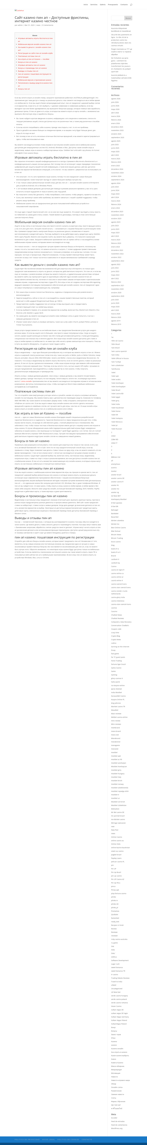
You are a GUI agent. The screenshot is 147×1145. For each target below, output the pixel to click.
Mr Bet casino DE (117, 812)
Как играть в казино (119, 1052)
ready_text (115, 922)
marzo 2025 (115, 159)
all (112, 461)
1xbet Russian (116, 429)
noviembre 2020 (117, 289)
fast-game (115, 654)
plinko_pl (114, 907)
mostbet (114, 752)
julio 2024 (115, 187)
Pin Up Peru (115, 883)
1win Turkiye (116, 362)
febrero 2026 (116, 120)
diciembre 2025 (117, 127)
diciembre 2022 (117, 250)
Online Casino (116, 837)
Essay (113, 650)
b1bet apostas (116, 503)
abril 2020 (115, 310)
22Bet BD (114, 439)
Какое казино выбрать (120, 1055)
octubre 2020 (116, 292)
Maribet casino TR (118, 706)
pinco (113, 886)
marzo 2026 (115, 116)
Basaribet (115, 517)
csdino (113, 643)
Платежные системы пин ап (29, 56)
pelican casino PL (117, 862)
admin (20, 25)
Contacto (124, 5)
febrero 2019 (116, 324)
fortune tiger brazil (118, 664)
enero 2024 (115, 208)
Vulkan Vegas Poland (119, 1020)
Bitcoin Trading (117, 538)
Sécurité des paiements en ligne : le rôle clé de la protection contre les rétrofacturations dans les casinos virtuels (121, 40)
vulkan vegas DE (117, 1010)
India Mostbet (116, 692)
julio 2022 (115, 268)
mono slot (115, 735)
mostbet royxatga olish (120, 791)
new (112, 826)
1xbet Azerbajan (117, 383)
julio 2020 (115, 300)
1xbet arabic (116, 379)
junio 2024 (115, 190)
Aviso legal (48, 1139)
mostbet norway (117, 784)
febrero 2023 (116, 243)
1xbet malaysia (117, 418)
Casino (113, 566)
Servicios (93, 5)
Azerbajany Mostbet (119, 499)
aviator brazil (116, 475)
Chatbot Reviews (117, 618)
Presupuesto (113, 5)
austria (114, 467)
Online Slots (115, 844)
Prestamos (115, 911)
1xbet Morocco (116, 422)
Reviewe (114, 932)
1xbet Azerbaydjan (118, 386)
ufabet (113, 985)
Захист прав (116, 1034)
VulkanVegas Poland (119, 1024)
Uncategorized (116, 988)
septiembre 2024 (117, 180)
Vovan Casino (116, 1006)
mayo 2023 (115, 232)
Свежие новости (117, 1094)
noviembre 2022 (117, 254)
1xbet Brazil (115, 390)
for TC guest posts (118, 657)
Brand (113, 556)
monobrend (115, 742)
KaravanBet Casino (118, 696)
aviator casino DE (117, 478)
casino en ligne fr (117, 570)
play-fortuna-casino (118, 893)
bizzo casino (116, 542)
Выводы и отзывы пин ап (28, 71)
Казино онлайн (117, 1048)
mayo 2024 (115, 194)
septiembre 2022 (117, 261)
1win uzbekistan (117, 365)
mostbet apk (116, 756)
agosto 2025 (115, 141)
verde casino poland (119, 999)
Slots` (113, 953)
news (38, 25)
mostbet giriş (116, 770)
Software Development (120, 960)
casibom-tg (115, 563)
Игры (113, 1038)
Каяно (113, 1059)
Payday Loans (116, 858)
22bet (113, 436)
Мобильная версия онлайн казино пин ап (34, 44)
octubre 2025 (116, 134)
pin (112, 865)
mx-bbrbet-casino (118, 819)
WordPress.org (116, 1128)
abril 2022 (115, 278)
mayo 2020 (115, 307)
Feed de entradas (118, 1121)
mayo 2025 (115, 151)
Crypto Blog (115, 636)
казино (114, 1045)
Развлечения (116, 1091)
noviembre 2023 (117, 215)
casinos (114, 608)
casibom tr (115, 559)
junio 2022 (115, 271)
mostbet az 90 (116, 759)
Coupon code (116, 629)
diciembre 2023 (117, 211)
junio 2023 (115, 229)
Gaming (114, 675)
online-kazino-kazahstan (120, 847)
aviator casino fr (117, 482)
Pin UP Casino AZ (117, 879)
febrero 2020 (116, 317)
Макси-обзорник (117, 1066)
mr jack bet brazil (118, 816)
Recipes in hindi (117, 925)
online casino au (117, 840)
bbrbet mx (115, 524)
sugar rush (115, 964)
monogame (115, 745)
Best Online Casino (118, 527)
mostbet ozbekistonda (119, 788)
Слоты (113, 1098)
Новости (114, 1077)
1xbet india (115, 404)
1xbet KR (114, 415)
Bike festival (115, 531)
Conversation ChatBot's (120, 625)
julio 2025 (115, 144)
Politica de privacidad (27, 1139)
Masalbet (114, 710)
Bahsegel (114, 510)
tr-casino (114, 974)
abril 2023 (115, 236)
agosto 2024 (115, 183)
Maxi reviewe (116, 714)
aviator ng (115, 492)
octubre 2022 (116, 257)
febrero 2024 (116, 204)
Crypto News (116, 639)
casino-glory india (118, 597)
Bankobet (114, 513)
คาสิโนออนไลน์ (116, 1108)
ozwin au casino (117, 851)
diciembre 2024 (117, 169)
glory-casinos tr (117, 678)
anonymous (115, 464)
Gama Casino (116, 668)
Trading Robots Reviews (120, 978)
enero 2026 (115, 123)
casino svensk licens (119, 584)
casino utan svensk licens (121, 587)
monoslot (114, 749)
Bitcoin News (116, 534)
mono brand (116, 731)
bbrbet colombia (117, 520)
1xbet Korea (115, 411)
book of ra (115, 549)
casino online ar (117, 577)
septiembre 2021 (117, 285)
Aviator (114, 471)
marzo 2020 (115, 314)
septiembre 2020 (117, 296)
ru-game (114, 943)
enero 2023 (115, 247)
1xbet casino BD (117, 393)
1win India (115, 355)
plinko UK (115, 904)
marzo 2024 (115, 201)
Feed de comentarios (119, 1125)
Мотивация (115, 1073)
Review (114, 929)
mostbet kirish (116, 780)
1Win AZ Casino (117, 341)
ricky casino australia (119, 939)
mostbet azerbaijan (118, 763)
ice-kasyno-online (118, 685)
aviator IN (115, 485)
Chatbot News (116, 615)
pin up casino (116, 876)
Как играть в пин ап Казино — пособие (33, 59)
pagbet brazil (116, 855)
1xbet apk (115, 376)
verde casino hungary (119, 996)
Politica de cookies (68, 1139)
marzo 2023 (115, 240)
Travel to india (116, 981)
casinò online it (117, 580)
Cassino (114, 611)
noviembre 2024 (117, 173)
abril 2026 (115, 113)
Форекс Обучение (118, 1101)
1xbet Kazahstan (117, 408)
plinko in (114, 900)
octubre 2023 (116, 218)
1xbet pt (114, 425)
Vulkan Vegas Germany (120, 1017)
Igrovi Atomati (116, 689)
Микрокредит (116, 1070)
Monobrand (115, 738)
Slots (113, 950)
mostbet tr (115, 795)
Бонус (113, 1027)
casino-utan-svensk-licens (121, 604)
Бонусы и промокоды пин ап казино (32, 68)
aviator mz (115, 489)
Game (113, 671)
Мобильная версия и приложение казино (34, 80)
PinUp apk (115, 890)
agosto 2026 (115, 99)
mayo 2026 (115, 109)
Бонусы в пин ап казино (27, 62)
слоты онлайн (26, 381)
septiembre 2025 (117, 137)
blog (112, 545)
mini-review (115, 721)
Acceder (114, 1118)
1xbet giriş (115, 401)
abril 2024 (115, 197)
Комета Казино (117, 1063)
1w (112, 337)
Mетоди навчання (118, 823)
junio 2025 (115, 148)
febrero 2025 (116, 162)
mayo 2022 (115, 275)
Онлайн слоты (117, 1087)
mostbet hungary (117, 773)
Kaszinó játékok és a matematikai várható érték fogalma (121, 78)
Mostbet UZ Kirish (118, 802)
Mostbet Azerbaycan (119, 766)
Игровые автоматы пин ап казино (31, 65)
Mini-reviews (116, 724)
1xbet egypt (115, 397)
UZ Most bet (115, 992)
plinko (113, 897)
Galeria (102, 5)
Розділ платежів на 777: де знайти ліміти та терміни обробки (121, 52)
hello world (115, 682)
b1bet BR (114, 506)
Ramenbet (115, 918)
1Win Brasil (115, 344)
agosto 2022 (115, 264)
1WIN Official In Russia (120, 358)
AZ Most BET (116, 496)
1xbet (113, 372)
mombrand (115, 728)
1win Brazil (115, 348)
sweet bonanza (117, 967)
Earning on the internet (120, 647)
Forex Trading (116, 661)
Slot (112, 946)
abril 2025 (115, 155)
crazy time (115, 632)
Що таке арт (116, 1105)
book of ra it (115, 552)
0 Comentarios (47, 25)
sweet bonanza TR (118, 971)
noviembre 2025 (117, 130)
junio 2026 (115, 106)
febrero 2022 (116, 282)
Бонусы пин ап (24, 89)
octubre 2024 (116, 176)
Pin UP (113, 869)
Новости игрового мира (120, 1080)
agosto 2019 (115, 321)
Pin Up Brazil (116, 872)
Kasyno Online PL (117, 699)
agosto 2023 (115, 222)
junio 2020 (115, 303)
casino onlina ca (117, 573)
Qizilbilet (114, 914)
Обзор (113, 1084)
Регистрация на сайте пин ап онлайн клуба (35, 53)
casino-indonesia (117, 601)
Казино (114, 1041)
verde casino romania (119, 1003)
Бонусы (114, 1031)
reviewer (114, 936)
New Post (114, 830)
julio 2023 (115, 225)
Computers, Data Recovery (121, 622)
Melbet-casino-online (119, 717)
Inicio (86, 5)
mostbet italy (116, 777)
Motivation (115, 809)
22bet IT (114, 443)
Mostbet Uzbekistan (118, 805)
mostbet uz (115, 798)
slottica (114, 957)
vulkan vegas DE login (119, 1013)
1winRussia (115, 369)
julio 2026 (115, 102)
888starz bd (115, 457)
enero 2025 (115, 166)
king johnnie (116, 703)
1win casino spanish (119, 351)
